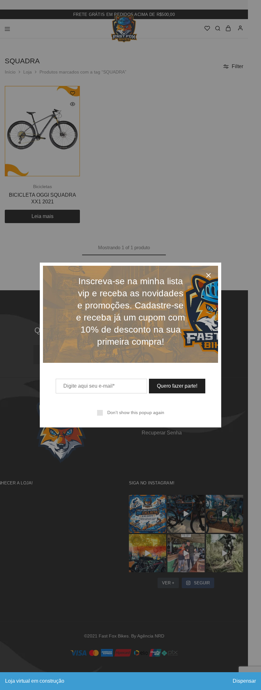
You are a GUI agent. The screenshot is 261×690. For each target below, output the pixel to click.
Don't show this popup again (135, 412)
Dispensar (244, 681)
